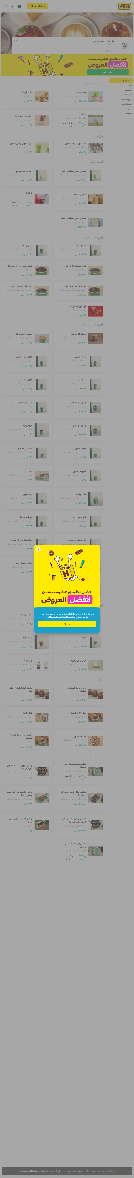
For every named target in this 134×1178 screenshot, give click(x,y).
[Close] (38, 549)
